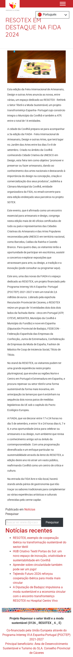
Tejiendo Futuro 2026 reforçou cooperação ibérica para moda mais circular (36, 578)
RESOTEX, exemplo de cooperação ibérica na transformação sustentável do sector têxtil (39, 542)
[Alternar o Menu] (63, 3)
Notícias (29, 509)
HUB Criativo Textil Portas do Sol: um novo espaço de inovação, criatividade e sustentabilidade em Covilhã (39, 556)
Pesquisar (12, 514)
